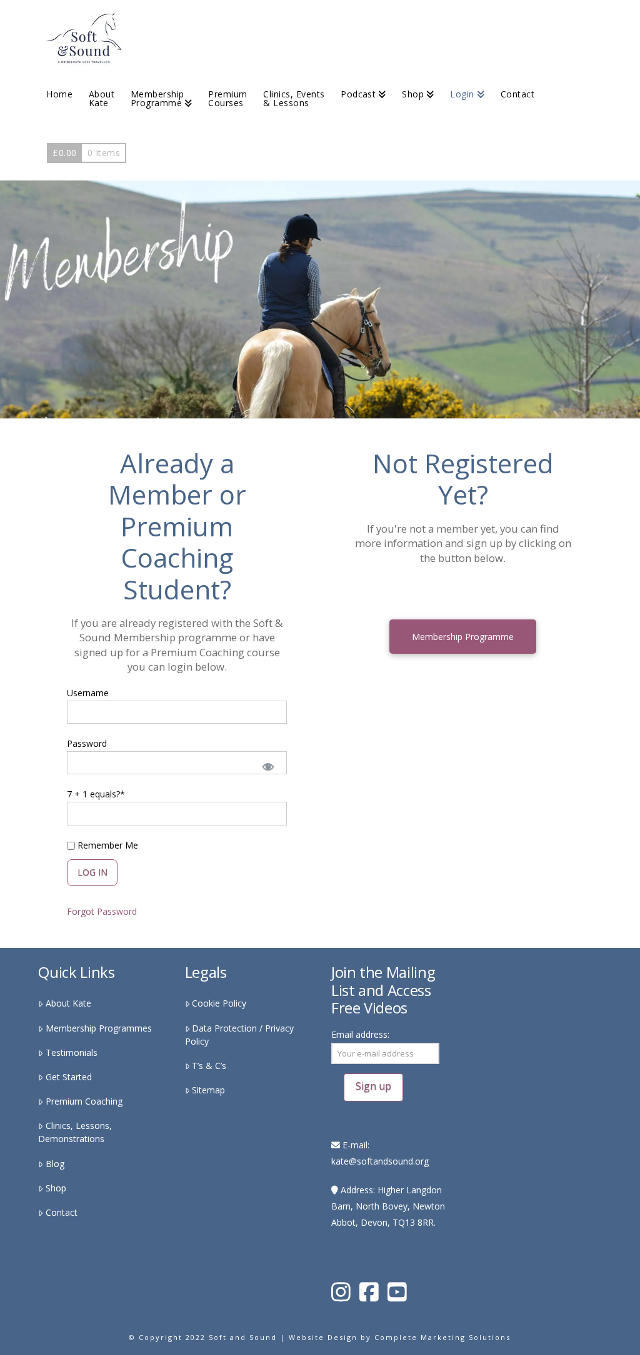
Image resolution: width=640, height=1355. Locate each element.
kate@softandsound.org (380, 1161)
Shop (56, 1188)
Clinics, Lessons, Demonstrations (74, 1132)
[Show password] (267, 765)
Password (87, 743)
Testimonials (71, 1052)
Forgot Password (102, 911)
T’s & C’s (209, 1066)
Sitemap (208, 1090)
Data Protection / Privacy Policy (239, 1034)
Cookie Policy (219, 1003)
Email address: (360, 1034)
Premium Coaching (84, 1101)
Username (88, 693)
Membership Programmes (98, 1028)
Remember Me (106, 845)
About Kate (68, 1003)
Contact (61, 1212)
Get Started (68, 1077)
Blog (55, 1164)
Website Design (323, 1337)
